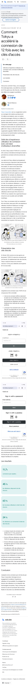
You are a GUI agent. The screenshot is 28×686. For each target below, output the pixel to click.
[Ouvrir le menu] (2, 2)
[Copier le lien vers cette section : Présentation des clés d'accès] (12, 251)
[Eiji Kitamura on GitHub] (10, 98)
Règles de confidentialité (19, 679)
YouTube (4, 667)
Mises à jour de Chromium (8, 654)
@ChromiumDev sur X (7, 665)
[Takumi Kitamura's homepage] (8, 105)
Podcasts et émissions (7, 659)
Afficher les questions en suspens (10, 645)
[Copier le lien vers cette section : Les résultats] (12, 461)
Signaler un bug (6, 643)
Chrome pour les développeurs (9, 651)
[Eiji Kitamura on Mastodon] (12, 98)
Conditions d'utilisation (6, 679)
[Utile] (18, 28)
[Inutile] (20, 28)
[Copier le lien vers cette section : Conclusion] (11, 570)
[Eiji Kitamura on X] (8, 98)
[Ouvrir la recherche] (15, 2)
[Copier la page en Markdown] (7, 59)
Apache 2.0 (3, 608)
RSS (3, 672)
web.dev (3, 25)
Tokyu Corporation (6, 112)
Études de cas (5, 656)
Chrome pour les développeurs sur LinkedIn (12, 669)
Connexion (23, 1)
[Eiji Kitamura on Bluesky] (14, 98)
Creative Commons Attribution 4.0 (18, 604)
